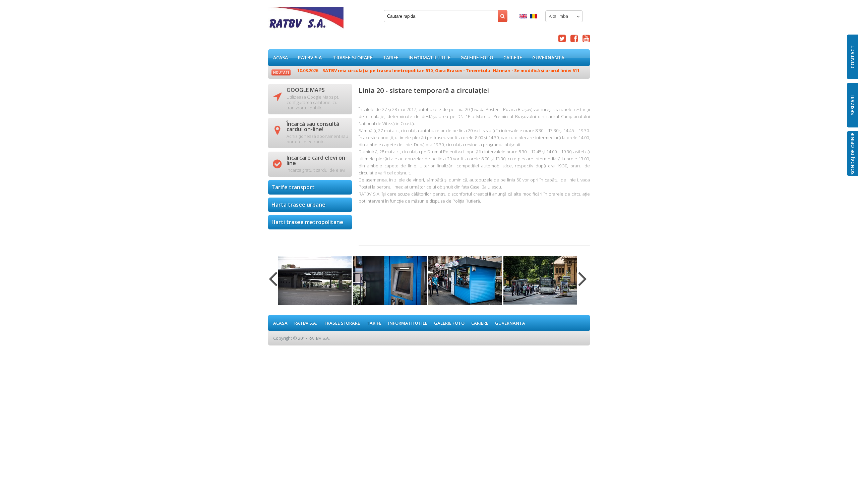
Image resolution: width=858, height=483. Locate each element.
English (523, 16)
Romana (533, 16)
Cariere (512, 57)
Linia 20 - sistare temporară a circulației (306, 20)
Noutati (281, 72)
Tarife (391, 57)
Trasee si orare (353, 57)
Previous (273, 282)
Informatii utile (429, 57)
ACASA (280, 57)
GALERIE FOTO (477, 57)
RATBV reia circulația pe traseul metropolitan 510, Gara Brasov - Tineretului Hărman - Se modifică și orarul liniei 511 (438, 70)
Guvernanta (548, 57)
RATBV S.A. (310, 57)
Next (582, 282)
